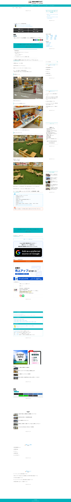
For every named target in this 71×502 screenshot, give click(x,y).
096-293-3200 (21, 202)
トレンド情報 (17, 334)
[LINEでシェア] (39, 40)
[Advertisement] (28, 16)
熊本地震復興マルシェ (17, 447)
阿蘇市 (18, 321)
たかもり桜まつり (16, 455)
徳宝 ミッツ (52, 127)
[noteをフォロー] (56, 141)
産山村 (30, 321)
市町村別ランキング (49, 46)
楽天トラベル (18, 325)
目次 (16, 50)
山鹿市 (20, 319)
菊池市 (23, 319)
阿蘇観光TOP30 (48, 42)
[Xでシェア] (33, 40)
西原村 (15, 321)
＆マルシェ (15, 451)
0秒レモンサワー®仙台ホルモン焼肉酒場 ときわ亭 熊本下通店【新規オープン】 (26, 475)
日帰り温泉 (15, 315)
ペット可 (33, 315)
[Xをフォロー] (49, 141)
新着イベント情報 (29, 444)
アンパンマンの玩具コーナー (19, 54)
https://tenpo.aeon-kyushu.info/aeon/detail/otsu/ (25, 204)
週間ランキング (20, 29)
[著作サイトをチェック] (47, 141)
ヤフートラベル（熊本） (24, 325)
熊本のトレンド (28, 471)
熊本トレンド (26, 315)
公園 (18, 315)
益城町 (26, 320)
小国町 (20, 321)
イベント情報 (17, 333)
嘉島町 (15, 320)
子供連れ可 (15, 390)
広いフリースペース (17, 55)
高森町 (32, 321)
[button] (42, 40)
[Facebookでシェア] (35, 40)
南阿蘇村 (26, 321)
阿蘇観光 (21, 315)
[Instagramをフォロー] (51, 141)
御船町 (18, 320)
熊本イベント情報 (20, 31)
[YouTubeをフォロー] (53, 141)
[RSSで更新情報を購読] (54, 143)
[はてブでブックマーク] (37, 40)
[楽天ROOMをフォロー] (52, 143)
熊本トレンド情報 (35, 31)
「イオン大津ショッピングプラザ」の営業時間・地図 (22, 56)
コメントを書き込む (29, 239)
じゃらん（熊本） (31, 325)
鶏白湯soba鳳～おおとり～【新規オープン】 (20, 481)
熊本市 (15, 319)
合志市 (18, 319)
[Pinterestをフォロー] (49, 143)
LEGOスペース (17, 53)
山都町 (35, 321)
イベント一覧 (48, 43)
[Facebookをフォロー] (50, 141)
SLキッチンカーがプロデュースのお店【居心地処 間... (25, 26)
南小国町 (23, 321)
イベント (30, 315)
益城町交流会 (16, 449)
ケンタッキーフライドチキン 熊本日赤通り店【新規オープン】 (23, 479)
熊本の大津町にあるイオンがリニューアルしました (21, 52)
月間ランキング (35, 29)
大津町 (15, 34)
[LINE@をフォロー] (51, 143)
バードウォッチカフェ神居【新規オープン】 (20, 473)
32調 (15, 332)
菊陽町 (20, 320)
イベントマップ (28, 261)
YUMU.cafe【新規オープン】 (18, 477)
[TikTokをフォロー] (54, 141)
